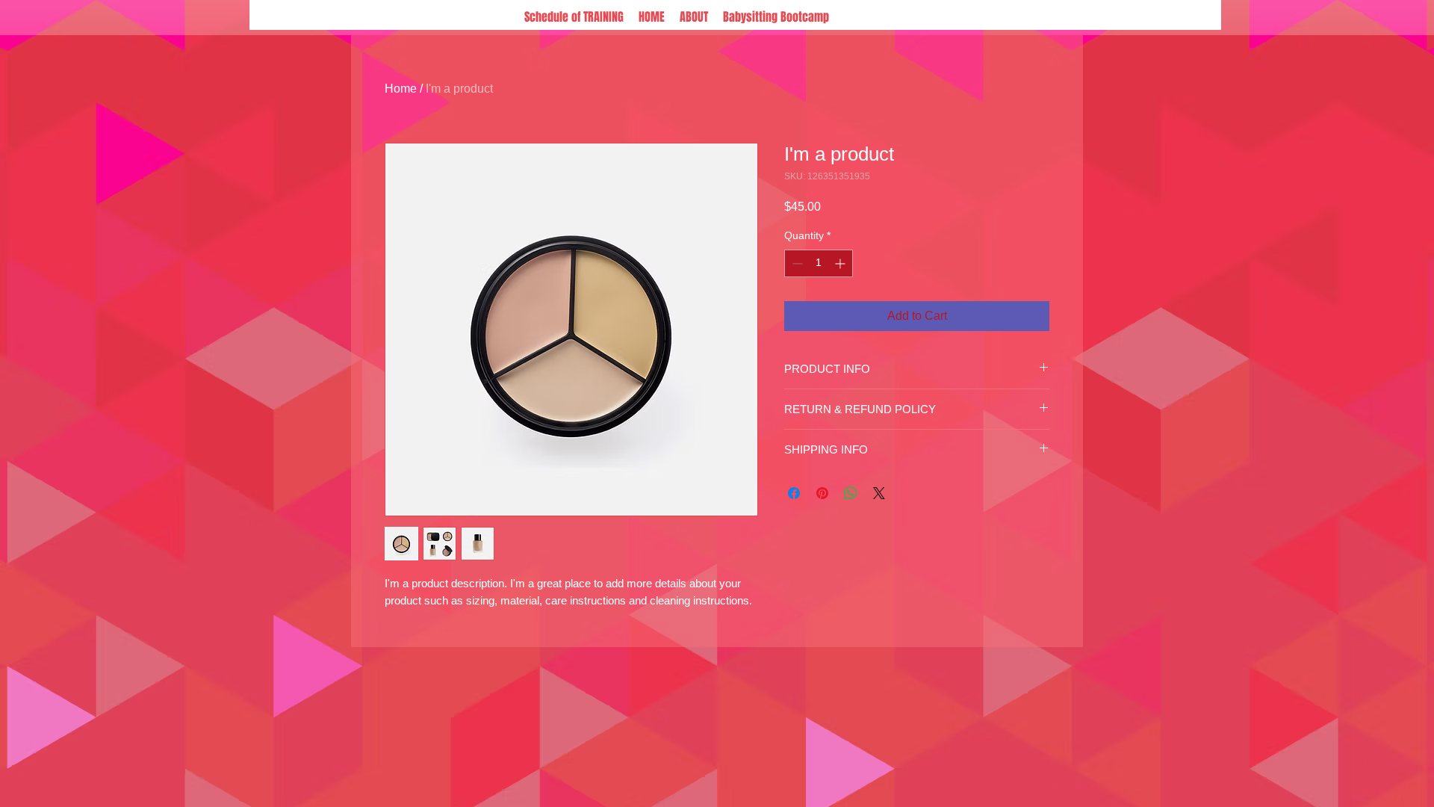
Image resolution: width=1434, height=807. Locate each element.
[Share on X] (879, 493)
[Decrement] (795, 263)
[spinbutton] (818, 263)
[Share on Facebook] (794, 493)
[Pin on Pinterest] (822, 493)
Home (401, 88)
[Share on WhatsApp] (851, 493)
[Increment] (841, 263)
